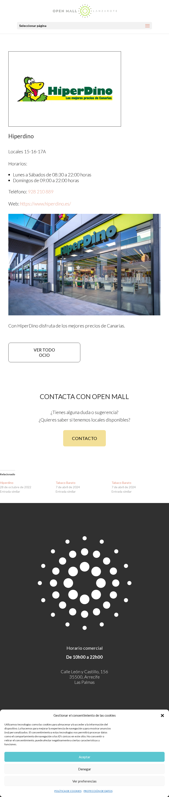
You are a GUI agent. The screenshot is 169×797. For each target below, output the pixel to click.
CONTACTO (84, 438)
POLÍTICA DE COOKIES (67, 791)
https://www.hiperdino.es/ (45, 203)
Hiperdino (6, 482)
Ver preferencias (84, 781)
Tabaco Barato (65, 482)
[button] (162, 715)
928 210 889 (40, 191)
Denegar (84, 769)
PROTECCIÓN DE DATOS (98, 791)
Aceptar (84, 757)
